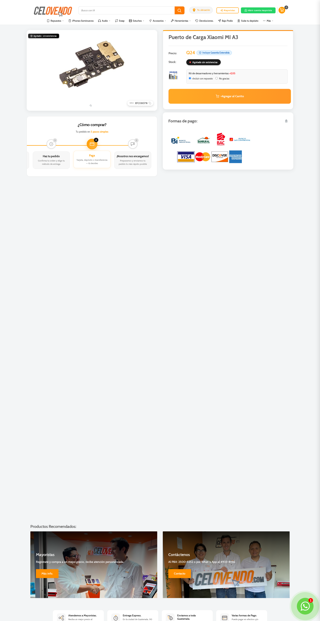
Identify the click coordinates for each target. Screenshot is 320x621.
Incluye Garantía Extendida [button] (215, 52)
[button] (201, 10)
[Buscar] (179, 10)
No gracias (224, 78)
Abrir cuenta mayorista (260, 10)
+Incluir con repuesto (202, 78)
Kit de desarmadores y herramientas (212, 73)
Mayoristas (229, 10)
